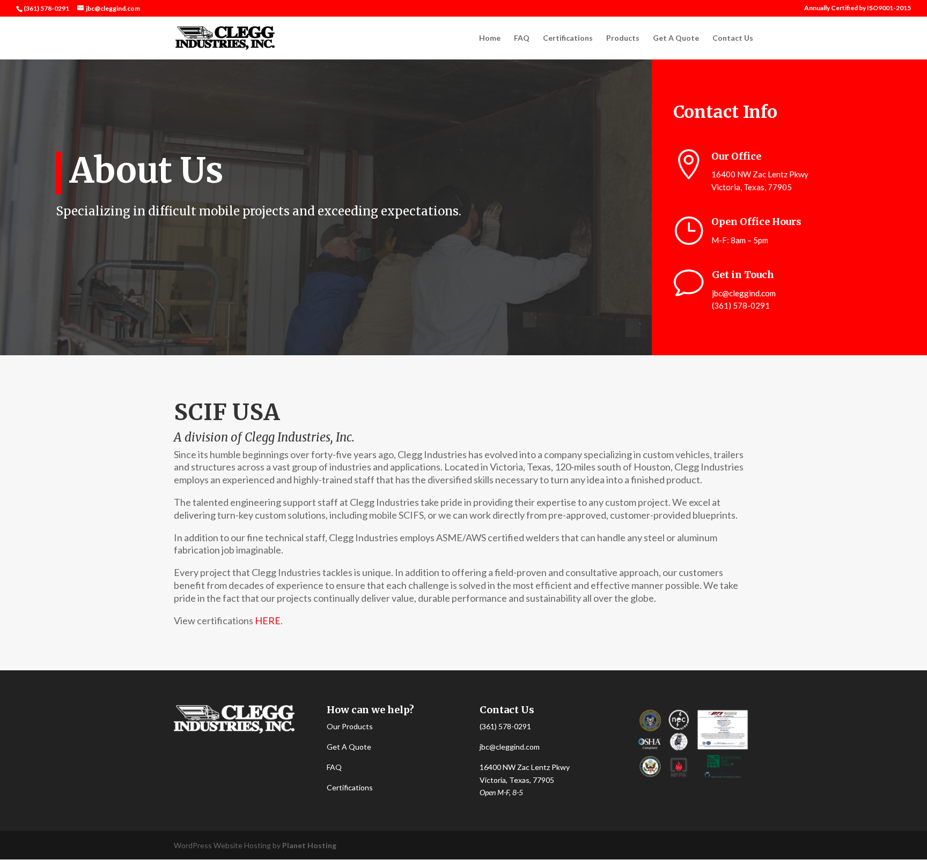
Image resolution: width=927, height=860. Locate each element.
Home (490, 38)
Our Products (350, 726)
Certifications (568, 38)
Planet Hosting (309, 845)
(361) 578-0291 (505, 726)
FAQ (521, 38)
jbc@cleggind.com (744, 293)
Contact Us (732, 38)
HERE (268, 620)
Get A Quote (676, 38)
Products (622, 38)
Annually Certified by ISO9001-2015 (857, 8)
